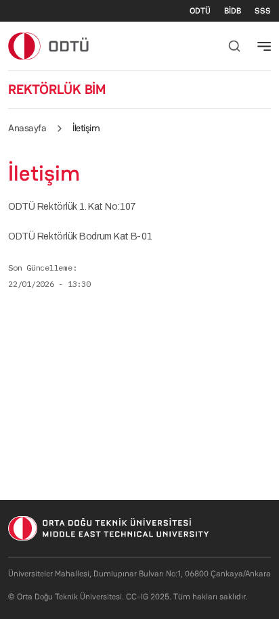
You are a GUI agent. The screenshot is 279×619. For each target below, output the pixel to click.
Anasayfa (27, 128)
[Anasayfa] (49, 46)
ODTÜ (200, 10)
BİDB (232, 10)
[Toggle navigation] (264, 46)
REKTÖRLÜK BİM (57, 89)
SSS (263, 10)
